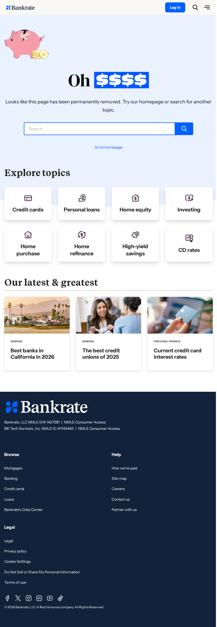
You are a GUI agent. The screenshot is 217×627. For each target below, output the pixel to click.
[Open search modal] (195, 7)
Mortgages (13, 468)
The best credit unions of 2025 (101, 353)
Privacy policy (15, 551)
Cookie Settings (17, 561)
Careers (118, 488)
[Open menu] (207, 7)
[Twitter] (18, 598)
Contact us (121, 499)
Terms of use (15, 582)
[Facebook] (7, 598)
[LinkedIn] (39, 598)
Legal (8, 540)
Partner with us (124, 509)
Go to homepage (108, 147)
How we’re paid (124, 468)
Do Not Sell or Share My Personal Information (42, 572)
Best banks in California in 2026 (32, 353)
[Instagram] (28, 598)
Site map (119, 478)
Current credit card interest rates (178, 353)
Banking (10, 478)
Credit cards (14, 488)
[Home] (23, 7)
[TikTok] (60, 598)
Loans (9, 499)
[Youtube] (50, 598)
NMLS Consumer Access (85, 422)
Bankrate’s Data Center (23, 509)
